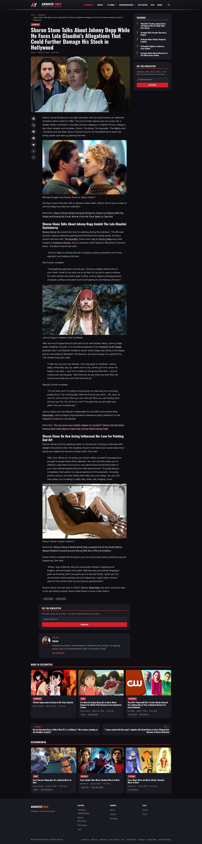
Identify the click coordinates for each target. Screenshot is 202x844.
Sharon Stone (49, 232)
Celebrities (88, 5)
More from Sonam (59, 653)
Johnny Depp (105, 239)
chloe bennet (133, 714)
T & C (123, 839)
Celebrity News (83, 813)
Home (33, 15)
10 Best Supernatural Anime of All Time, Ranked (53, 702)
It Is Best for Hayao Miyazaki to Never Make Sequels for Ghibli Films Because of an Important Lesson (100, 705)
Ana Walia (131, 711)
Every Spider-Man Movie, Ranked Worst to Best (99, 780)
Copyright (141, 839)
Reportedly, (48, 415)
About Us (94, 839)
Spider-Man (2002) (97, 787)
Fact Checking (114, 839)
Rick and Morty (133, 790)
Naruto (36, 790)
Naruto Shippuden (46, 790)
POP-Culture (143, 5)
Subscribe (84, 624)
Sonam (33, 52)
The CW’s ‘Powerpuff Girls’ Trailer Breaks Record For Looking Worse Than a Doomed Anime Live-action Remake (148, 705)
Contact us (85, 839)
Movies (100, 5)
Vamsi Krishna (85, 711)
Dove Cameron (144, 714)
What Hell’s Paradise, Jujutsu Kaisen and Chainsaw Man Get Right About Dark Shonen (153, 26)
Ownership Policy (165, 839)
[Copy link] (33, 151)
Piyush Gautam (38, 706)
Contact (113, 814)
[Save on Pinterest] (33, 118)
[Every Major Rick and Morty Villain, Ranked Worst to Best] (148, 760)
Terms (144, 814)
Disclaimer (103, 839)
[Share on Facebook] (33, 131)
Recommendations (126, 5)
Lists (152, 5)
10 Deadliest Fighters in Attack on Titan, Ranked (152, 47)
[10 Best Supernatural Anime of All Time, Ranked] (53, 682)
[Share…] (33, 157)
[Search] (168, 5)
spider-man (84, 787)
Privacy (145, 810)
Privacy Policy (152, 839)
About (112, 810)
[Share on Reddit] (33, 138)
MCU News (84, 776)
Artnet (45, 448)
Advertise (113, 818)
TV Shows (110, 5)
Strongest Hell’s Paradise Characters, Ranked (154, 34)
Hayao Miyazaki (93, 714)
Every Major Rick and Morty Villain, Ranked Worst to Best (146, 781)
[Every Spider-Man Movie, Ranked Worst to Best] (101, 760)
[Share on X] (33, 125)
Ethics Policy (131, 839)
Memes (159, 5)
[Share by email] (33, 144)
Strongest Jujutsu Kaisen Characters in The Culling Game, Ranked (154, 54)
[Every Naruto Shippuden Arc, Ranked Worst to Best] (53, 760)
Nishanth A (84, 784)
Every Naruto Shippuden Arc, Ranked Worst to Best (52, 781)
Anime (83, 699)
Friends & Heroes (62, 242)
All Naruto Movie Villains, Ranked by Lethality (153, 40)
